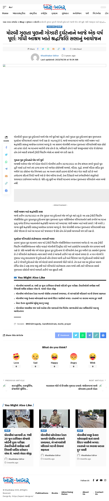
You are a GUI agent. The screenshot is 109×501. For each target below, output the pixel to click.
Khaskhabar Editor (50, 55)
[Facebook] (93, 480)
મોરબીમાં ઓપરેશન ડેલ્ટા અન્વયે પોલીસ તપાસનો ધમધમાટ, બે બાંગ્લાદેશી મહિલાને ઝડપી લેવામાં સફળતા (61, 293)
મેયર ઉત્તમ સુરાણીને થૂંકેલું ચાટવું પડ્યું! (32, 303)
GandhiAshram (49, 323)
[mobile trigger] (5, 7)
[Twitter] (97, 480)
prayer (68, 323)
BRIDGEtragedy (33, 323)
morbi (60, 323)
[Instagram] (105, 480)
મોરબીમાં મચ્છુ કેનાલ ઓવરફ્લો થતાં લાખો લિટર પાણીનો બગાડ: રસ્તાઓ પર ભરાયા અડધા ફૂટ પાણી (59, 298)
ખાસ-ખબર (51, 27)
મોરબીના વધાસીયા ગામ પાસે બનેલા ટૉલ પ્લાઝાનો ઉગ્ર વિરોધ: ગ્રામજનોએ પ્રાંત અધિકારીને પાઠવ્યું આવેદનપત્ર (56, 309)
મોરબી (59, 27)
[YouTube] (101, 480)
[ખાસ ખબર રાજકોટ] (54, 7)
